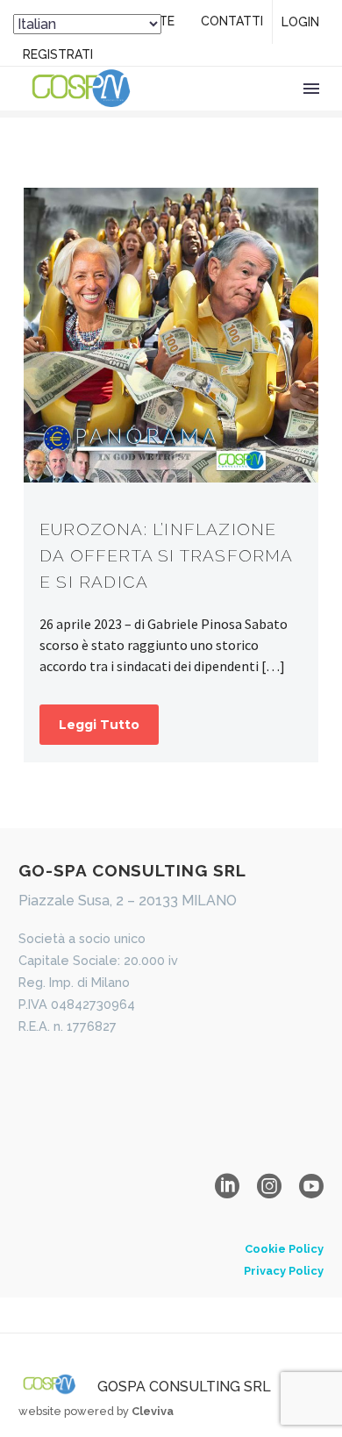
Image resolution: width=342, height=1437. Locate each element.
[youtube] (311, 1186)
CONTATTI (232, 21)
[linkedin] (227, 1186)
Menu (311, 88)
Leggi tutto (99, 725)
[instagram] (269, 1186)
